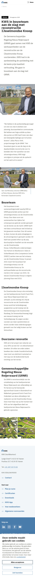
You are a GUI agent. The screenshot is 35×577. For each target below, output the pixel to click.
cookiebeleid (21, 557)
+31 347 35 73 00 (11, 467)
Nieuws (5, 6)
